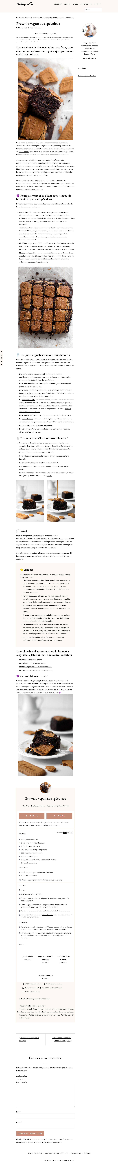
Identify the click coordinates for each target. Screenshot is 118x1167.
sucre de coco (27, 419)
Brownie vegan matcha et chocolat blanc (35, 667)
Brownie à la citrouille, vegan (30, 660)
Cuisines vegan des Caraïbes (87, 76)
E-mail (19, 1122)
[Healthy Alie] (25, 5)
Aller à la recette (41, 33)
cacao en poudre (28, 400)
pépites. (49, 425)
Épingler (60, 816)
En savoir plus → (89, 58)
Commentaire (22, 1082)
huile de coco (65, 415)
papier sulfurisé (28, 463)
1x (64, 833)
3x (71, 833)
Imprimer (52, 33)
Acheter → (27, 959)
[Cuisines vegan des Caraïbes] (90, 73)
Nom (18, 1112)
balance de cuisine (30, 443)
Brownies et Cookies (41, 17)
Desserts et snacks (23, 17)
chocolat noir (24, 152)
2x (68, 833)
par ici (49, 476)
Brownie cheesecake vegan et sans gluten (35, 670)
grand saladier (33, 905)
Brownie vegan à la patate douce (32, 663)
